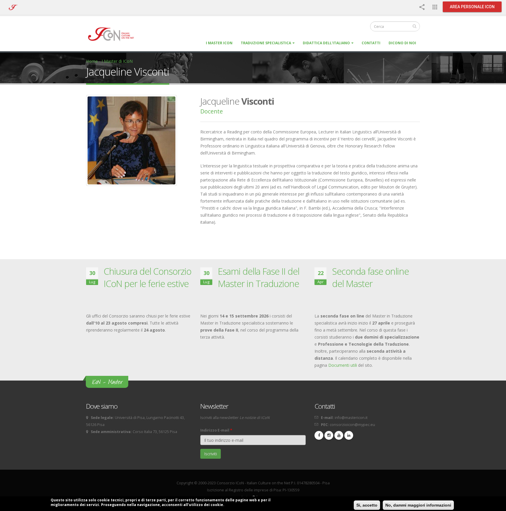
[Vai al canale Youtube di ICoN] (338, 435)
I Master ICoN (219, 42)
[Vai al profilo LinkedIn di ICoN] (348, 435)
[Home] (113, 34)
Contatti (371, 42)
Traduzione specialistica (266, 42)
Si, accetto (366, 505)
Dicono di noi (402, 42)
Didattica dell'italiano (326, 42)
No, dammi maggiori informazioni (418, 505)
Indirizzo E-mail (216, 430)
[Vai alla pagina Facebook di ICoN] (318, 435)
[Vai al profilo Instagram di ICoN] (328, 435)
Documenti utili (342, 365)
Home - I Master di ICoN (109, 61)
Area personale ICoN (472, 6)
